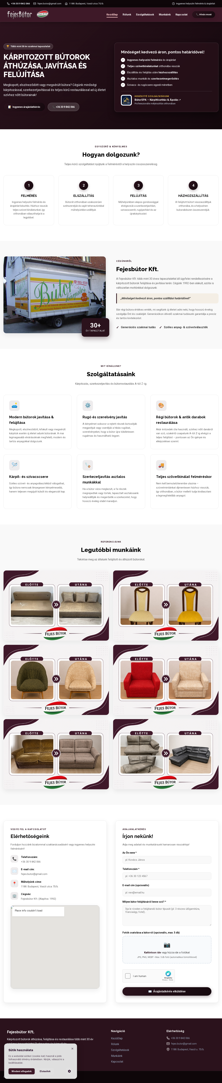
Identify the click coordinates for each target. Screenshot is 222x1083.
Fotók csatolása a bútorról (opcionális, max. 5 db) (151, 932)
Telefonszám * (130, 869)
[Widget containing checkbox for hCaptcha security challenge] (148, 975)
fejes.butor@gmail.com (34, 874)
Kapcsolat (181, 14)
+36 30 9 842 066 (31, 861)
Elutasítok (45, 1071)
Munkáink (165, 14)
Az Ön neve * (129, 852)
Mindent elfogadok (22, 1071)
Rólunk (127, 14)
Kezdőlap (112, 14)
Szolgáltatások (145, 14)
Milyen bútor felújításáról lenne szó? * (144, 901)
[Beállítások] (69, 1071)
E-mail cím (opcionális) (135, 885)
